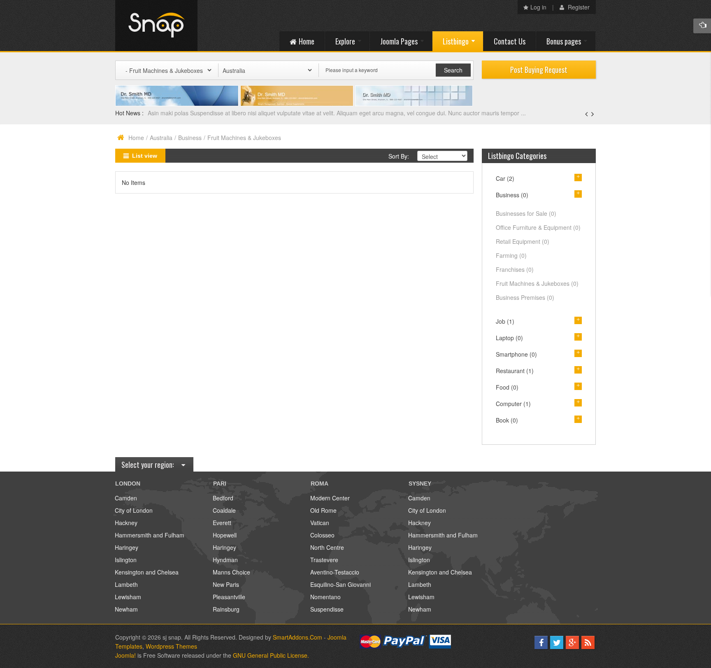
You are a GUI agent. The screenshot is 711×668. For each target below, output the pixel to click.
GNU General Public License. (271, 655)
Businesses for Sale (526, 213)
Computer (513, 403)
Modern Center (330, 498)
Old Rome (323, 510)
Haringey (126, 547)
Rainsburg (226, 609)
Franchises (515, 269)
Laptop (509, 338)
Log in (538, 7)
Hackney (126, 523)
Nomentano (325, 597)
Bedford (223, 498)
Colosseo (322, 535)
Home (136, 137)
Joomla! (125, 655)
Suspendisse (327, 609)
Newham (126, 609)
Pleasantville (229, 597)
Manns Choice (231, 572)
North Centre (327, 547)
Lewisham (128, 597)
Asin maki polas (169, 113)
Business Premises (525, 297)
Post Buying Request (538, 69)
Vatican (319, 523)
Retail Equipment (522, 241)
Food (507, 387)
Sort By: (398, 156)
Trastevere (324, 560)
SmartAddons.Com (297, 637)
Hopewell (225, 535)
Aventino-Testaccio (334, 572)
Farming (511, 255)
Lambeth (126, 584)
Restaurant (515, 371)
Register (578, 7)
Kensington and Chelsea (147, 572)
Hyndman (225, 560)
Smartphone (516, 354)
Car (505, 178)
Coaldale (224, 510)
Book (507, 420)
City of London (134, 510)
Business (190, 137)
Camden (126, 498)
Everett (222, 523)
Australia (161, 137)
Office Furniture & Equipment (538, 227)
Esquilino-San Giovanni (340, 584)
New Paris (226, 584)
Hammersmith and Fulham (149, 535)
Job (505, 321)
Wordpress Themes (171, 646)
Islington (126, 560)
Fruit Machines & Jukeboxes (537, 283)
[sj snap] (156, 25)
